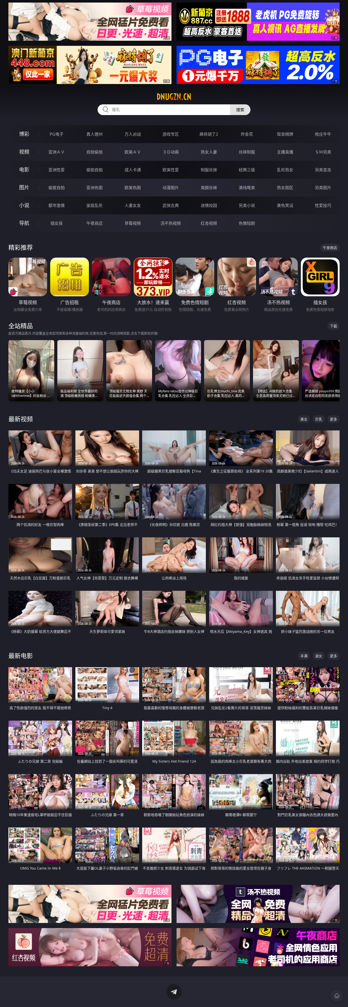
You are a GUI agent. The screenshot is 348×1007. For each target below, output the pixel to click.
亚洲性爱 (56, 170)
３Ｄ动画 (171, 152)
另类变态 (323, 170)
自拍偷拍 (94, 152)
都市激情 (56, 205)
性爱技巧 (323, 205)
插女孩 (56, 223)
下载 (333, 326)
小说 (24, 205)
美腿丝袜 (209, 187)
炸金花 (247, 134)
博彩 (24, 134)
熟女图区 (285, 187)
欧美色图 (133, 187)
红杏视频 (209, 223)
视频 (24, 151)
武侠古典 (171, 205)
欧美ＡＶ (133, 152)
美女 (303, 419)
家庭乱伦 (94, 205)
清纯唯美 (247, 187)
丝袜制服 (247, 152)
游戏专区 (171, 134)
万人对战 (133, 134)
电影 (24, 169)
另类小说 (247, 205)
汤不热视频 (170, 223)
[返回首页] (337, 996)
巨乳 (318, 419)
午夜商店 (94, 223)
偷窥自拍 (56, 187)
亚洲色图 (94, 187)
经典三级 (247, 170)
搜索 (240, 110)
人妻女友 (133, 205)
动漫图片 (171, 187)
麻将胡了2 (208, 134)
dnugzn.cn (174, 97)
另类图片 (323, 187)
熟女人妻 (209, 152)
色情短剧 (247, 223)
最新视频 (20, 419)
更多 (333, 419)
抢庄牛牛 (323, 134)
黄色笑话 (285, 205)
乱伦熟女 (285, 170)
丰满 (303, 655)
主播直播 (285, 152)
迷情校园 (209, 205)
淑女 (318, 655)
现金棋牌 (285, 134)
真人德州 (94, 134)
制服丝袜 (209, 170)
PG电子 (56, 134)
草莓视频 (133, 223)
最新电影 (20, 655)
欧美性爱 (171, 170)
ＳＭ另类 (323, 152)
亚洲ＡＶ (56, 152)
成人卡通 (133, 170)
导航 (24, 223)
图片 (24, 187)
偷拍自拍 (94, 170)
